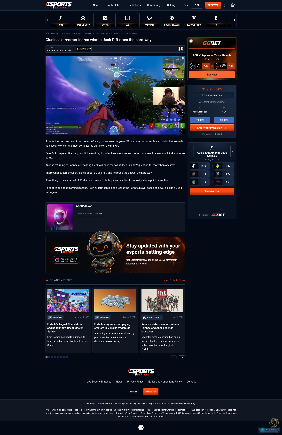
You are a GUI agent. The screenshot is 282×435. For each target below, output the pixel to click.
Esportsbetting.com (54, 33)
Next (234, 20)
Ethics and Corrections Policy (165, 381)
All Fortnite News (175, 280)
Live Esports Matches (98, 381)
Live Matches (113, 5)
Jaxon (50, 48)
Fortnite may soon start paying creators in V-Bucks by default (112, 326)
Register (213, 5)
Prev (47, 20)
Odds (185, 5)
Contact (191, 381)
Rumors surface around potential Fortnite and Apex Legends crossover (160, 328)
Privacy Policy (135, 381)
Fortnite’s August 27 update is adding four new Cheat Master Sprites (65, 328)
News (96, 5)
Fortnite (77, 33)
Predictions (134, 5)
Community (154, 5)
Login (197, 5)
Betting (171, 5)
